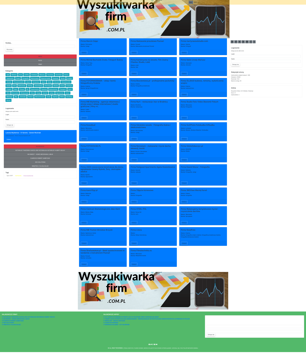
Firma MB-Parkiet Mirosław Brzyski (97, 230)
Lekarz (28, 82)
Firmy (40, 64)
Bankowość (21, 85)
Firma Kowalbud (88, 125)
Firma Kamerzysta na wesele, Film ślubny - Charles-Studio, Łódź (150, 61)
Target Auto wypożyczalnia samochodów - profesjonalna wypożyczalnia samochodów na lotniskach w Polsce (147, 319)
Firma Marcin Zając (89, 41)
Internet (45, 93)
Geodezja (69, 96)
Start (191, 2)
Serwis (63, 78)
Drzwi (62, 85)
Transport (63, 89)
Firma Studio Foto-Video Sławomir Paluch (199, 102)
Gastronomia (35, 89)
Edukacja (55, 78)
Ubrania (9, 82)
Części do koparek (111, 322)
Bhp (16, 96)
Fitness (22, 89)
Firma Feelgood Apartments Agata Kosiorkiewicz (153, 167)
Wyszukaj (9, 49)
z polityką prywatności (186, 348)
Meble (62, 96)
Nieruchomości (39, 96)
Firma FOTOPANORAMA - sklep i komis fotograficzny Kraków (98, 82)
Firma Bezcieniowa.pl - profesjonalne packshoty (152, 81)
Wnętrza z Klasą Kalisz (40, 166)
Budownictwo (53, 89)
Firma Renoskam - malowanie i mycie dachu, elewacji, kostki (151, 147)
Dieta (32, 93)
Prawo (18, 78)
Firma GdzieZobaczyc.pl (192, 146)
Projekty (9, 89)
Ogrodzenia (59, 93)
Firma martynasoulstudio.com (194, 41)
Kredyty (69, 78)
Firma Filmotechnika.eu (141, 250)
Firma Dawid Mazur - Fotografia (195, 167)
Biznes (8, 100)
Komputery (36, 82)
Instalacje (34, 74)
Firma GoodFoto (188, 230)
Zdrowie (56, 82)
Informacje (48, 85)
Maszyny (42, 74)
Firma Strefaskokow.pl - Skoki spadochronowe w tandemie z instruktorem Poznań (103, 251)
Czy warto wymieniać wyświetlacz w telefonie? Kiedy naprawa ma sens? (132, 317)
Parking (30, 85)
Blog (195, 2)
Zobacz (9, 139)
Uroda (48, 96)
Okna (8, 93)
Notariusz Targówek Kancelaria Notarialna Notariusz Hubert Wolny (40, 150)
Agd (8, 74)
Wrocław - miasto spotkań (115, 321)
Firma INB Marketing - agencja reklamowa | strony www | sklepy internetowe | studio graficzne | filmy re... (100, 104)
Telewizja (44, 89)
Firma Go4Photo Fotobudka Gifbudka (198, 125)
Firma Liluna (136, 230)
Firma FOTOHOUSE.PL (91, 146)
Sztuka (9, 85)
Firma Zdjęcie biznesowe (142, 190)
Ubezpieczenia (65, 82)
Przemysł (69, 85)
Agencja (55, 96)
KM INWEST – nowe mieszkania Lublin (40, 154)
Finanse (30, 96)
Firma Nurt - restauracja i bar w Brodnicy (149, 102)
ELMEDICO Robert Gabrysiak (40, 158)
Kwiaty (50, 82)
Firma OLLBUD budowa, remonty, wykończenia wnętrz (202, 82)
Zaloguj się (10, 125)
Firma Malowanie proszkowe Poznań (147, 41)
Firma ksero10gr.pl (89, 190)
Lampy (52, 93)
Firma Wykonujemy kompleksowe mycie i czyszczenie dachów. (199, 210)
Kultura (66, 74)
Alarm (43, 82)
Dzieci (67, 93)
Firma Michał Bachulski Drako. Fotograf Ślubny (102, 60)
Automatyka (38, 85)
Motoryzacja (35, 78)
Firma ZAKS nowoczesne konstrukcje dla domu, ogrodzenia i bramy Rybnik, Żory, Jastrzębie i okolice (102, 169)
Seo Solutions (40, 162)
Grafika (26, 74)
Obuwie (55, 85)
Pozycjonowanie (19, 82)
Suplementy (10, 78)
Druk (20, 74)
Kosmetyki (59, 74)
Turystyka (50, 74)
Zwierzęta (23, 96)
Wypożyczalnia (45, 78)
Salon (15, 89)
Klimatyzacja (24, 93)
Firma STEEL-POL (139, 209)
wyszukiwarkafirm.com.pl (118, 2)
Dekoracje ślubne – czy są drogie (117, 324)
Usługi (38, 93)
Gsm (14, 85)
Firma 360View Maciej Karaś (194, 190)
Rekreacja (9, 96)
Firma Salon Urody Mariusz (193, 60)
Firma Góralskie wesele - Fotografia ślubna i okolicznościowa (150, 126)
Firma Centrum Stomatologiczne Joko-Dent (100, 209)
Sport (70, 89)
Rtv (28, 89)
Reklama (14, 74)
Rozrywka (15, 93)
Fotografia (25, 78)
